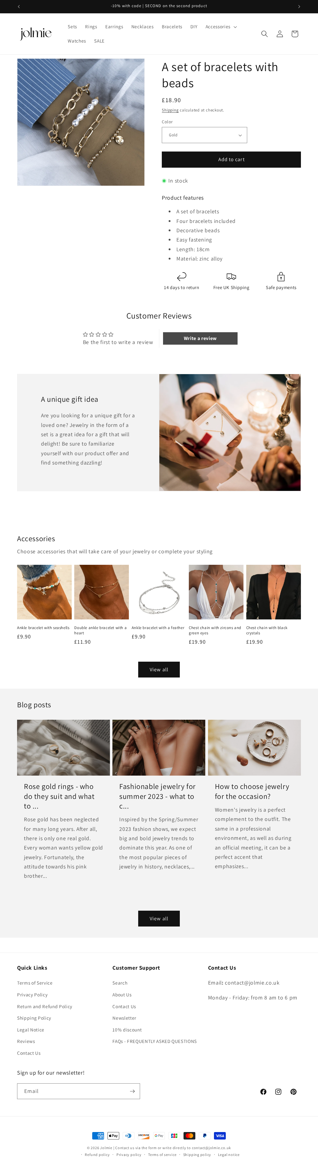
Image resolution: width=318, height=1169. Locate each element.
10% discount (127, 1029)
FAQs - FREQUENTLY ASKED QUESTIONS (154, 1041)
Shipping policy (197, 1154)
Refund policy (97, 1154)
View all (159, 669)
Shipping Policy (34, 1018)
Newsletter (124, 1018)
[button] (221, 27)
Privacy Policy (32, 994)
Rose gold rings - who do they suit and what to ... (59, 796)
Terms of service (162, 1154)
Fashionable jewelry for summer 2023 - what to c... (157, 796)
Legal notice (229, 1154)
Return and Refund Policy (44, 1006)
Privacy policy (129, 1154)
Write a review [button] (200, 338)
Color (167, 122)
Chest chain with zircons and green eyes (215, 630)
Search (119, 983)
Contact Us (29, 1053)
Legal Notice (30, 1029)
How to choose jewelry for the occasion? (252, 791)
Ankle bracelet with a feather (158, 627)
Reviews (26, 1041)
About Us (121, 994)
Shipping (170, 110)
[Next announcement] (299, 6)
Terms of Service (35, 983)
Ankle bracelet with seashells (43, 627)
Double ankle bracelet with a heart (100, 630)
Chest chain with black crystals (267, 630)
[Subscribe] (132, 1091)
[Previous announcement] (19, 6)
